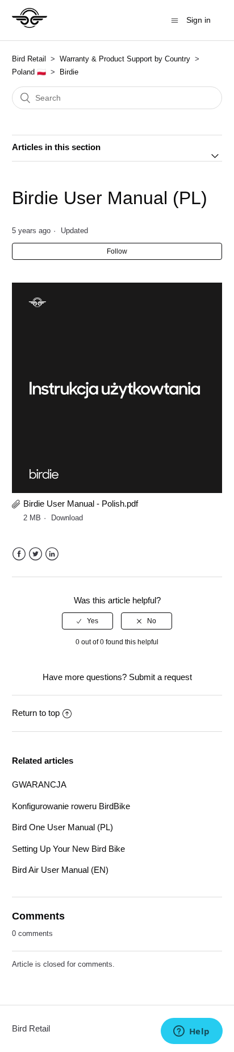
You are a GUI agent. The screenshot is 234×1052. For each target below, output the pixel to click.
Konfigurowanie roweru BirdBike (71, 806)
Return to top (36, 713)
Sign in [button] (198, 19)
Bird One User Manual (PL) (62, 827)
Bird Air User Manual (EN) (60, 870)
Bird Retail (29, 59)
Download (67, 517)
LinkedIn (52, 554)
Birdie (69, 72)
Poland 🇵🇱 (29, 72)
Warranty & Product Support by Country (126, 59)
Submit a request (160, 677)
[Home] (30, 26)
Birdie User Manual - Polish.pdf (80, 503)
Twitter (35, 554)
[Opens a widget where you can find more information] (191, 1032)
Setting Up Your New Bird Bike (68, 849)
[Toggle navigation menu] (174, 20)
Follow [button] (117, 251)
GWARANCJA (39, 784)
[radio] (87, 620)
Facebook (19, 554)
